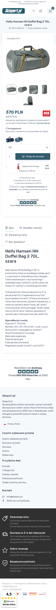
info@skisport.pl (14, 496)
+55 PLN (47, 167)
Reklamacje (7, 455)
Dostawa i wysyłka (11, 443)
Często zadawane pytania (15, 439)
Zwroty (5, 451)
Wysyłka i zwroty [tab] (32, 227)
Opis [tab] (11, 227)
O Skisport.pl (8, 470)
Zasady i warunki (10, 474)
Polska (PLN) (13, 424)
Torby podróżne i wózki (37, 28)
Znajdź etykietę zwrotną (14, 482)
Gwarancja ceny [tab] (18, 235)
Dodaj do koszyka (35, 156)
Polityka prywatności (12, 478)
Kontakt (6, 466)
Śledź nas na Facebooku (18, 501)
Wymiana (6, 447)
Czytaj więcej (43, 123)
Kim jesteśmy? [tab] (17, 242)
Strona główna (17, 28)
